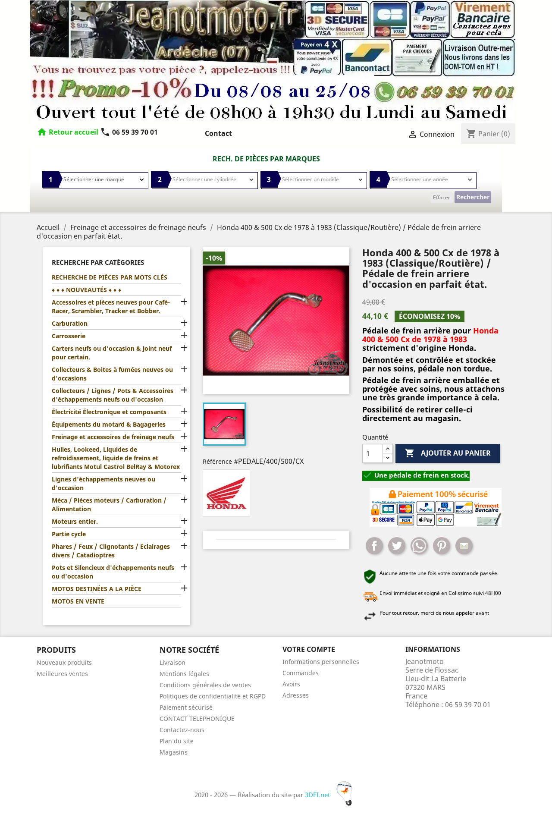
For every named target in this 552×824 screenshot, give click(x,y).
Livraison (172, 662)
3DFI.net (318, 794)
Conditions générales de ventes (205, 685)
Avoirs (291, 684)
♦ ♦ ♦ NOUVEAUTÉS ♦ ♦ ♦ (86, 290)
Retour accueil (73, 132)
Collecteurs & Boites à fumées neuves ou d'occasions (112, 373)
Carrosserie (68, 336)
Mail (464, 545)
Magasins (174, 752)
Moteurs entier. (75, 521)
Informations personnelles (320, 661)
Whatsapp (419, 545)
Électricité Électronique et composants (109, 412)
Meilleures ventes (62, 674)
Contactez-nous (182, 730)
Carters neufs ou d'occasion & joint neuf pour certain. (112, 352)
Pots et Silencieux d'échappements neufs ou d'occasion (113, 571)
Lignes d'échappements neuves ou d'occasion (103, 483)
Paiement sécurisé (186, 707)
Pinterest (441, 545)
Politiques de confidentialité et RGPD (213, 696)
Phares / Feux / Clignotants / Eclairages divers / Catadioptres (111, 550)
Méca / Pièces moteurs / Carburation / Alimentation (109, 504)
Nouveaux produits (64, 662)
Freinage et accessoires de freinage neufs (113, 437)
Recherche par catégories (98, 262)
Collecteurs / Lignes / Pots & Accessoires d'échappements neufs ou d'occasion (112, 395)
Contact (218, 133)
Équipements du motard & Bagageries (109, 424)
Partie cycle (69, 534)
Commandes (300, 673)
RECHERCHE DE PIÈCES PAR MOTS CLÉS (109, 277)
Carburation (70, 323)
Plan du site (177, 741)
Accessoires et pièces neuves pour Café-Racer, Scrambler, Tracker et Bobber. (111, 306)
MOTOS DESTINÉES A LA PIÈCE (96, 589)
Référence (217, 461)
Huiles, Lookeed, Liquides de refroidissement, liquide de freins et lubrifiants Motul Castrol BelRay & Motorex (116, 458)
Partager (374, 545)
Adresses (295, 695)
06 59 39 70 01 (129, 132)
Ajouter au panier (448, 453)
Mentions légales (184, 674)
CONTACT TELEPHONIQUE (197, 718)
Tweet (396, 545)
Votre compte (308, 649)
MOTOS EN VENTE (78, 601)
